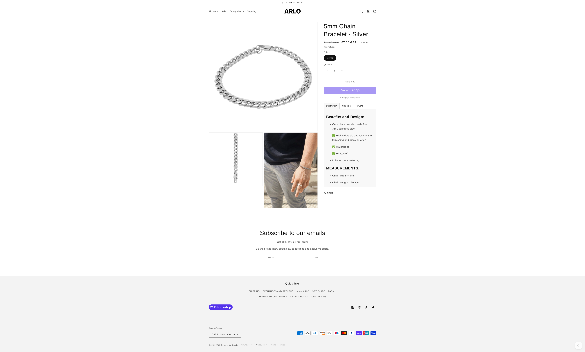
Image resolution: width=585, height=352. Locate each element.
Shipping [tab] (346, 106)
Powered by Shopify (229, 345)
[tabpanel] (350, 148)
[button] (236, 11)
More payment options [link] (350, 98)
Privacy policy (262, 345)
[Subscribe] (316, 257)
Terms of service (278, 345)
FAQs (331, 291)
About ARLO (302, 291)
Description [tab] (331, 106)
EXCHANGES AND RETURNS (278, 291)
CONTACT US (319, 296)
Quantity (328, 65)
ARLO (218, 345)
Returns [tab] (359, 106)
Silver (331, 59)
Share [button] (330, 193)
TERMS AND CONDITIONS (273, 296)
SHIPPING (254, 291)
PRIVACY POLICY (299, 296)
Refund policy (246, 345)
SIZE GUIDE (318, 291)
